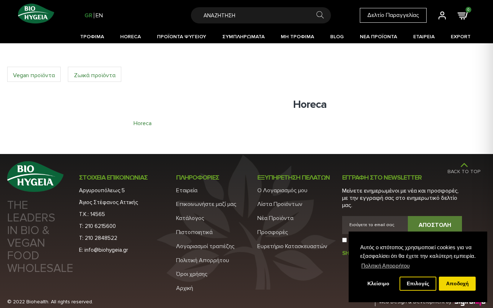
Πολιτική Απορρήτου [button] (385, 266)
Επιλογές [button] (418, 283)
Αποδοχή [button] (457, 283)
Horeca (143, 123)
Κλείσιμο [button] (378, 283)
